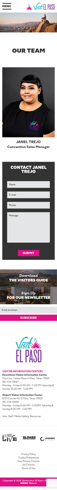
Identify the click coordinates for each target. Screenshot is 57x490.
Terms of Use (28, 468)
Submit (28, 253)
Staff (10, 416)
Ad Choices (28, 464)
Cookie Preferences (28, 457)
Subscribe (28, 318)
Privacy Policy (28, 454)
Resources (35, 416)
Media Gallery (21, 416)
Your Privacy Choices (28, 461)
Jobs (4, 416)
